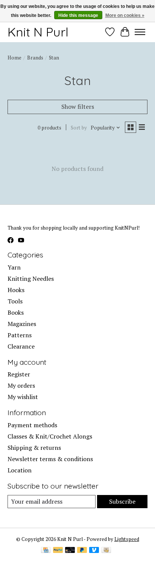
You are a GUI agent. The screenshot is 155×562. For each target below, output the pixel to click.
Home (14, 57)
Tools (15, 301)
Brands (35, 57)
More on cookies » (124, 15)
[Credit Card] (45, 550)
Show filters (77, 106)
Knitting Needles (31, 278)
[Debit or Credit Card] (70, 550)
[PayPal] (58, 550)
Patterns (20, 335)
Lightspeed (126, 539)
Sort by (79, 127)
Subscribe (122, 501)
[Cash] (106, 550)
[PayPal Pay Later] (82, 550)
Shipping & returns (34, 447)
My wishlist (23, 397)
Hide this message (78, 15)
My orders (21, 385)
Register (19, 374)
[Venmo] (94, 550)
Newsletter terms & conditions (50, 459)
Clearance (21, 346)
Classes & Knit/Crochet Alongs (50, 436)
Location (20, 470)
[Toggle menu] (139, 32)
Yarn (14, 267)
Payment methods (32, 425)
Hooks (16, 290)
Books (16, 312)
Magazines (22, 324)
